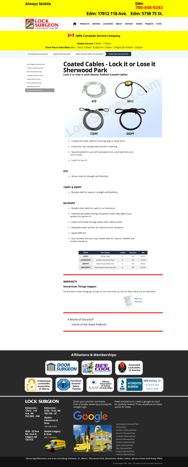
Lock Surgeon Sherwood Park (37, 54)
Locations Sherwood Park (35, 75)
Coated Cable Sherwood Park (118, 54)
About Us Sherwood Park (34, 72)
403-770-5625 (50, 437)
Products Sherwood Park (61, 54)
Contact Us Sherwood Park (35, 68)
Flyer (158, 24)
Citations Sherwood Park (125, 454)
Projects (149, 24)
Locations (108, 24)
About (119, 24)
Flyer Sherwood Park (33, 86)
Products (85, 24)
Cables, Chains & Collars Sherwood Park (89, 54)
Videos (139, 24)
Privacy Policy (121, 427)
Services (96, 24)
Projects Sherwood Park (125, 451)
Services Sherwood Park (34, 83)
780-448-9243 (50, 426)
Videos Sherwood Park (34, 79)
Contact (129, 24)
